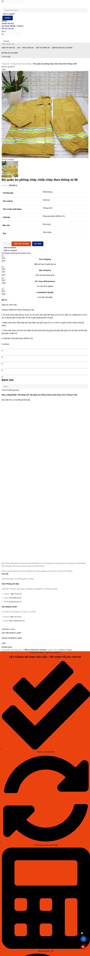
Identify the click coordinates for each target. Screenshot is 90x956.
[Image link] (14, 558)
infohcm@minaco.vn (17, 621)
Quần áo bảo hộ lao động (21, 64)
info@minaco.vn (15, 602)
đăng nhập (13, 400)
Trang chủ (5, 64)
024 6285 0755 (15, 598)
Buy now (37, 244)
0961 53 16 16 (16, 594)
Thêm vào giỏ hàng (21, 244)
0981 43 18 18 (15, 617)
